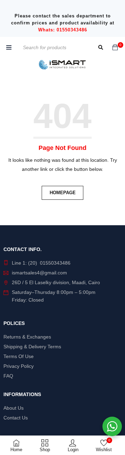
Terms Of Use (18, 356)
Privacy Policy (18, 366)
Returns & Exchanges (27, 337)
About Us (13, 408)
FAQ (8, 376)
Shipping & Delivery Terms (32, 346)
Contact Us (15, 417)
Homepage (63, 192)
